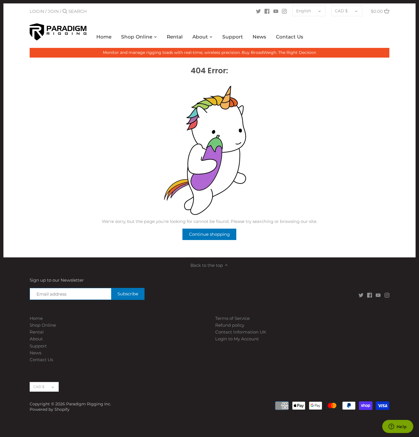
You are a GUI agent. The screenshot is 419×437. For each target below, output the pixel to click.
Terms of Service (232, 318)
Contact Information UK (240, 332)
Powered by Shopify (50, 409)
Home (36, 318)
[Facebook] (267, 11)
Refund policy (229, 325)
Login (37, 11)
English (303, 11)
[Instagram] (284, 11)
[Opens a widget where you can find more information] (397, 427)
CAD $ (341, 11)
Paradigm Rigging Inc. (88, 404)
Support (38, 346)
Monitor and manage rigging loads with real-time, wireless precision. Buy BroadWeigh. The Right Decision (209, 52)
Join (53, 11)
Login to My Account (237, 339)
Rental (37, 332)
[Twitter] (258, 11)
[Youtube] (275, 11)
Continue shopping (209, 234)
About (36, 339)
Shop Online (43, 325)
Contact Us (41, 359)
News (35, 352)
